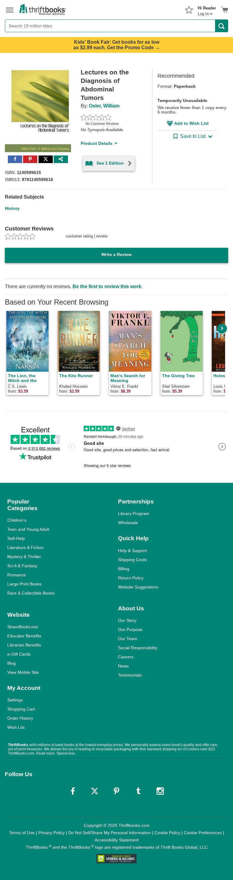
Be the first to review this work (107, 286)
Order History (20, 718)
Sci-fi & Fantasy (22, 565)
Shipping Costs (132, 559)
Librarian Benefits (24, 645)
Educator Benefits (24, 635)
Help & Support (132, 550)
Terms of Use (22, 832)
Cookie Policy (167, 832)
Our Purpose (130, 629)
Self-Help (16, 538)
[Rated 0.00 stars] (109, 117)
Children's (16, 520)
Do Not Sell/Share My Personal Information (109, 832)
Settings (15, 700)
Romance (16, 574)
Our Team (127, 638)
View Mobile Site (23, 672)
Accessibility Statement (117, 839)
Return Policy (131, 577)
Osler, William (104, 105)
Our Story (127, 620)
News (123, 665)
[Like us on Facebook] (73, 791)
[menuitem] (207, 9)
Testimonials (130, 675)
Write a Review (116, 254)
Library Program (133, 513)
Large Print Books (24, 584)
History (12, 208)
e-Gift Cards (19, 654)
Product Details (97, 143)
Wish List (16, 727)
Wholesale (128, 522)
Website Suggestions (138, 587)
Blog (11, 663)
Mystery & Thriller (24, 556)
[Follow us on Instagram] (160, 791)
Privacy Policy (51, 832)
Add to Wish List (191, 123)
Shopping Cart (21, 709)
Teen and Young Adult (28, 529)
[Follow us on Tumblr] (138, 791)
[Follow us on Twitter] (94, 791)
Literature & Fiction (25, 547)
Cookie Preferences (203, 832)
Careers (125, 656)
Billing (123, 568)
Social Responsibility (137, 647)
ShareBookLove (22, 626)
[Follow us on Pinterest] (116, 791)
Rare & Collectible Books (31, 593)
